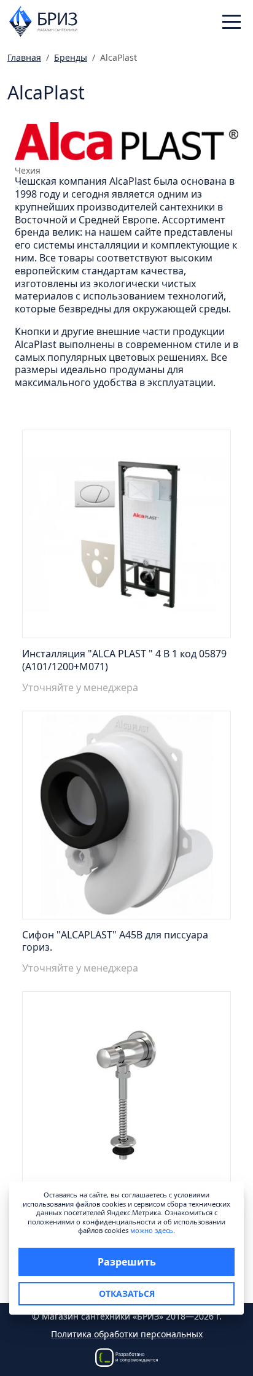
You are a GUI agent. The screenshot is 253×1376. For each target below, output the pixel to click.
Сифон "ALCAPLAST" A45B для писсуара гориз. (115, 941)
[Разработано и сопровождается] (126, 1356)
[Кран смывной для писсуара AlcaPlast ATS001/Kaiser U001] (126, 1099)
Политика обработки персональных (127, 1334)
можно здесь (151, 1230)
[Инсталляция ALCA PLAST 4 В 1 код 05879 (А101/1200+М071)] (126, 537)
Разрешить (127, 1262)
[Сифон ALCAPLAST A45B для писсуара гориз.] (126, 818)
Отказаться (127, 1293)
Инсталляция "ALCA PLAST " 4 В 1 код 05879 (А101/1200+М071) (124, 660)
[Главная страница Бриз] (43, 20)
